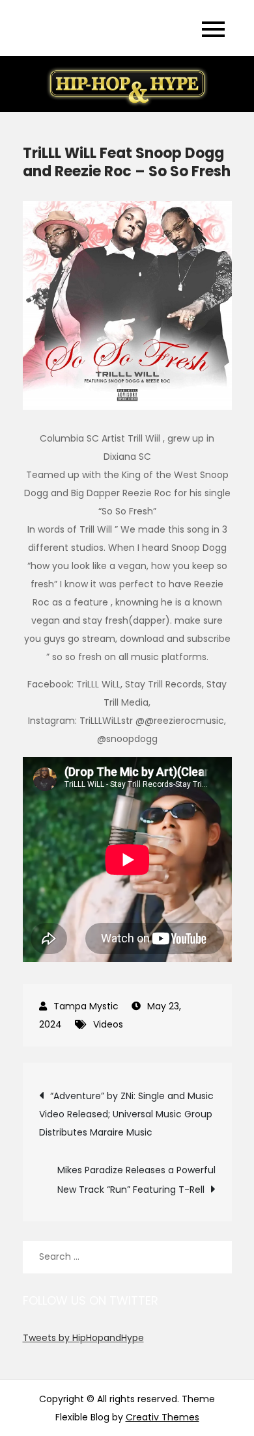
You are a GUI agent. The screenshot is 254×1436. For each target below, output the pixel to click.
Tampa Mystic (86, 1006)
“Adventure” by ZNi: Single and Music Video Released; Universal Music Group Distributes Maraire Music (126, 1114)
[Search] (215, 1257)
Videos (108, 1024)
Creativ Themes (162, 1417)
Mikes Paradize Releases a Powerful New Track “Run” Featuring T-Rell (136, 1179)
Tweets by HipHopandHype (83, 1337)
